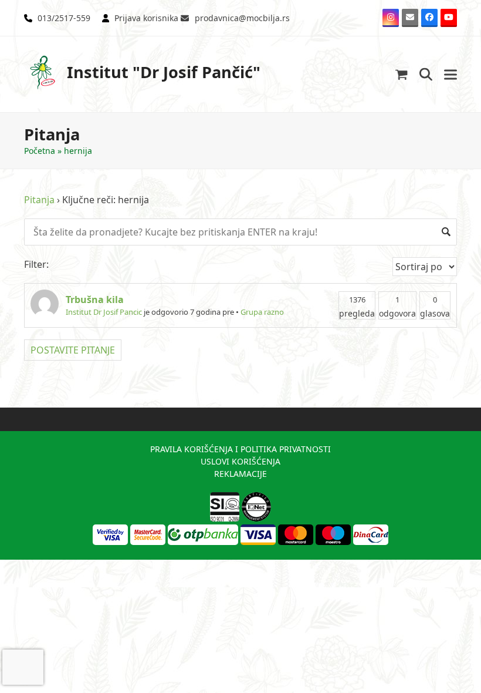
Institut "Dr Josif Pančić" (163, 72)
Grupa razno (262, 312)
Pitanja (39, 199)
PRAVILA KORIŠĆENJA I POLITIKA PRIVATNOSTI (240, 449)
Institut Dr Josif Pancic (104, 312)
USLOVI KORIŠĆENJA (240, 461)
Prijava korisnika (146, 17)
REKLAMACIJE (240, 473)
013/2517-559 (64, 17)
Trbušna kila (95, 299)
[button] (401, 74)
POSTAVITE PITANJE (73, 350)
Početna (39, 150)
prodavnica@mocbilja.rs (242, 17)
